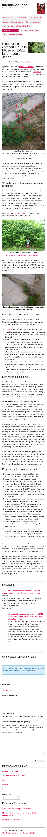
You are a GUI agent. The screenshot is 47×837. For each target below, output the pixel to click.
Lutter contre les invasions (15, 775)
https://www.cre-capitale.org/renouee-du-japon (22, 255)
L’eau (4, 780)
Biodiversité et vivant (10, 771)
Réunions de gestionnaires (12, 34)
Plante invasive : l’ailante (11, 819)
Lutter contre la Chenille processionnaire (16, 809)
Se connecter (7, 690)
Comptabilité (22, 18)
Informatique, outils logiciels (21, 26)
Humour (6, 26)
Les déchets (6, 789)
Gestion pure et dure (33, 22)
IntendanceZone (14, 5)
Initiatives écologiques (11, 30)
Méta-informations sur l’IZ (30, 30)
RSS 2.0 (33, 833)
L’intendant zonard (27, 62)
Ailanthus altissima (26, 67)
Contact (25, 833)
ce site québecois (18, 213)
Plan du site (6, 833)
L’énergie (5, 785)
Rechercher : (7, 794)
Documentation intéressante (13, 22)
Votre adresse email (9, 695)
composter (8, 329)
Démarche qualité (35, 18)
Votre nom (6, 684)
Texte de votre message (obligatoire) (16, 722)
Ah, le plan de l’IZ (9, 18)
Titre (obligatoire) (8, 713)
